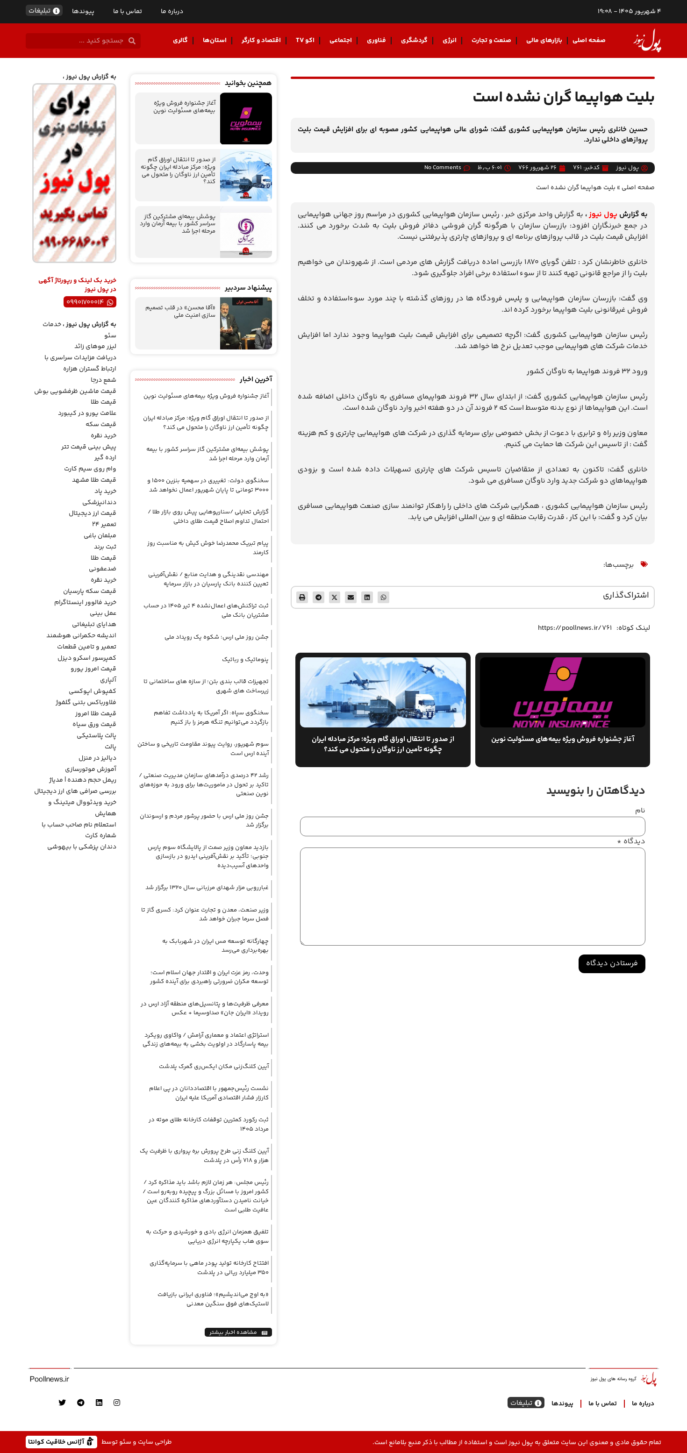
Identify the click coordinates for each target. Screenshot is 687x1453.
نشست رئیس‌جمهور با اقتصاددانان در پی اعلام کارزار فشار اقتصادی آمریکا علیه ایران (209, 1093)
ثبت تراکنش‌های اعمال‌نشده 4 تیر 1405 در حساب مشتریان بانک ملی (206, 610)
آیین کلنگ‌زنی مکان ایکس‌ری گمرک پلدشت (214, 1066)
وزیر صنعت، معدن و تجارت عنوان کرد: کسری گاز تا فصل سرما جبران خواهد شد (205, 914)
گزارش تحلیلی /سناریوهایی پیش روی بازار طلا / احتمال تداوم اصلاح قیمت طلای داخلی (208, 516)
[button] (383, 597)
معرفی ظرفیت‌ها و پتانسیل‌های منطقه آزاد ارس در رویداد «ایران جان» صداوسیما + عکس (205, 1008)
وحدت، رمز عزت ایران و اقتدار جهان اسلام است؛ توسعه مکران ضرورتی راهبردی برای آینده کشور (209, 977)
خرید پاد (105, 491)
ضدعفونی (102, 569)
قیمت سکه (101, 425)
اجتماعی (340, 41)
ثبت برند (105, 547)
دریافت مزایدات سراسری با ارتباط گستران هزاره (80, 363)
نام (640, 811)
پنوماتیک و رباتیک (245, 659)
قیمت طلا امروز (95, 714)
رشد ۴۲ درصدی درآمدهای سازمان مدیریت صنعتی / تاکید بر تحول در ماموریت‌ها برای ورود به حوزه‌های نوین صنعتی (204, 784)
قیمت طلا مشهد (94, 480)
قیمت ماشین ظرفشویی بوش (75, 391)
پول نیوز (603, 215)
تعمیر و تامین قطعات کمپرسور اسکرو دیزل (86, 652)
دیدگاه (631, 842)
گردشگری (414, 41)
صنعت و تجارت (491, 41)
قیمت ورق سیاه (94, 724)
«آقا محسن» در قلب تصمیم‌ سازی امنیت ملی (180, 311)
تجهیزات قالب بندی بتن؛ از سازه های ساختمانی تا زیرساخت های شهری (206, 686)
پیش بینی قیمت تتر (88, 447)
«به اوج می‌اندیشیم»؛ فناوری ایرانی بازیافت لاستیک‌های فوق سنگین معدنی (213, 1299)
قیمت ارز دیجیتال (92, 513)
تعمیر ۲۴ (104, 525)
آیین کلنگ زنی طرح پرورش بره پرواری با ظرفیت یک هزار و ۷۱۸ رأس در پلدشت (204, 1156)
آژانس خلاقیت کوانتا (57, 1441)
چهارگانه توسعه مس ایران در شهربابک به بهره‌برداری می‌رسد (215, 946)
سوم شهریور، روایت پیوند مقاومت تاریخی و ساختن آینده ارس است (203, 749)
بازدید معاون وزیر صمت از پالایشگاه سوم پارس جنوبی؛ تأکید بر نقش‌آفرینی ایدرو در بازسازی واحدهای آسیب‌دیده (208, 856)
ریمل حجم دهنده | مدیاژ (82, 780)
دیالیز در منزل (97, 758)
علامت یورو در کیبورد (87, 413)
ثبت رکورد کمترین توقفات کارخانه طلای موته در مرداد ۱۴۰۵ (209, 1124)
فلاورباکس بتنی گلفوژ (86, 703)
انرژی (450, 41)
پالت (110, 747)
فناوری (376, 41)
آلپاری (108, 680)
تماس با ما (127, 11)
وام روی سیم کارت (90, 469)
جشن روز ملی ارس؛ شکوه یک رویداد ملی (217, 637)
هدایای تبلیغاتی (94, 625)
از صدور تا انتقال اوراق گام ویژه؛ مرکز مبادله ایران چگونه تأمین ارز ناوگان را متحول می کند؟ (178, 170)
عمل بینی (103, 613)
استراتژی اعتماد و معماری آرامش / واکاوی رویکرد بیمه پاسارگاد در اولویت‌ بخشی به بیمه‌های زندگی (206, 1040)
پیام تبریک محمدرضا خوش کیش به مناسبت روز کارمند (208, 548)
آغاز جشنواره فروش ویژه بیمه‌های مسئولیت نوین (184, 107)
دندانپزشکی (99, 503)
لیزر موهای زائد (95, 347)
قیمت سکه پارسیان (89, 591)
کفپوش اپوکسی (92, 691)
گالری (180, 41)
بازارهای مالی (544, 41)
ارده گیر (105, 458)
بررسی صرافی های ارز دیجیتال (75, 791)
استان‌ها (215, 41)
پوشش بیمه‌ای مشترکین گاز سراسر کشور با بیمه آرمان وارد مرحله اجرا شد (177, 224)
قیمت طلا (103, 402)
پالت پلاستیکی (96, 736)
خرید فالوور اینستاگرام (85, 603)
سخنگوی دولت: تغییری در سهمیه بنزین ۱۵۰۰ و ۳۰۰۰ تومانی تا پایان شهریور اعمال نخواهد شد (208, 485)
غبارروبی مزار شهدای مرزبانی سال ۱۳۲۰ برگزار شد (207, 887)
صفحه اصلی (589, 41)
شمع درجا (103, 380)
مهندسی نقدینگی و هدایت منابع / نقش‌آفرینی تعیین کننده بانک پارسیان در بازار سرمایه (208, 579)
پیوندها (83, 11)
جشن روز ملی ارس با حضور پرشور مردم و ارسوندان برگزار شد (204, 821)
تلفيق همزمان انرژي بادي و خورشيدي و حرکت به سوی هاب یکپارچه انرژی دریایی (207, 1236)
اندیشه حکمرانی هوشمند (81, 636)
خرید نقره (103, 436)
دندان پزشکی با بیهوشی (81, 847)
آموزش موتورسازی (90, 769)
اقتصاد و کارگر (261, 41)
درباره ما (172, 11)
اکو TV (305, 41)
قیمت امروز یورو (93, 669)
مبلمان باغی (100, 536)
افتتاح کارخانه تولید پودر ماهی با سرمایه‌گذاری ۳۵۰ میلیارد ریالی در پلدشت (209, 1268)
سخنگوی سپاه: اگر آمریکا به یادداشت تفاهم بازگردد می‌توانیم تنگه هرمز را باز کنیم (211, 717)
